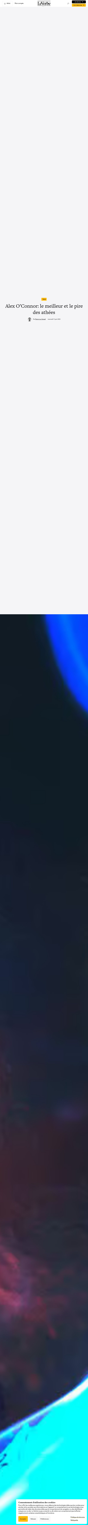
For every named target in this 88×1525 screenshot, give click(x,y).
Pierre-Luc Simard (40, 319)
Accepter (23, 1519)
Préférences (44, 1519)
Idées (44, 299)
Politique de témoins (78, 1517)
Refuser (33, 1519)
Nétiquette (74, 1520)
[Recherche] (68, 3)
